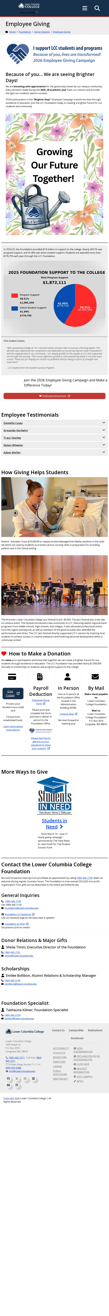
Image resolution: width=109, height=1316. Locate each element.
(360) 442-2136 (12, 980)
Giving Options (42, 31)
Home (12, 31)
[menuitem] (29, 6)
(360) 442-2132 (12, 952)
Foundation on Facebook (18, 914)
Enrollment (77, 1038)
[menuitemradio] (85, 8)
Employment (95, 1030)
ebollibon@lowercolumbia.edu (21, 984)
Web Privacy (60, 1078)
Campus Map (67, 714)
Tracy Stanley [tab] (12, 437)
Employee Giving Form (54, 395)
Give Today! (10, 693)
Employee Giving (62, 31)
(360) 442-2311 (17, 1057)
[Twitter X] (17, 1078)
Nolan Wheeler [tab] (13, 445)
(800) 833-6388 (13, 1067)
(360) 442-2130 (85, 878)
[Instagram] (25, 1078)
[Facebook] (8, 1078)
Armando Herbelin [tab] (16, 430)
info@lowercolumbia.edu (22, 1071)
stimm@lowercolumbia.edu (19, 955)
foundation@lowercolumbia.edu (22, 908)
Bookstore (60, 1057)
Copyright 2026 (11, 1098)
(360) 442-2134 (12, 1015)
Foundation (25, 31)
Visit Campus (84, 1076)
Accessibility (61, 1048)
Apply (80, 1081)
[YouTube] (8, 1085)
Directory (59, 1061)
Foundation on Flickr (15, 924)
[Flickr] (33, 1078)
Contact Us (58, 1030)
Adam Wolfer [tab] (12, 452)
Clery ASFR (82, 1064)
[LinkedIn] (17, 1085)
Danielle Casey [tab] (13, 423)
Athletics (59, 1052)
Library (57, 1066)
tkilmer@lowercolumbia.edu (19, 1018)
